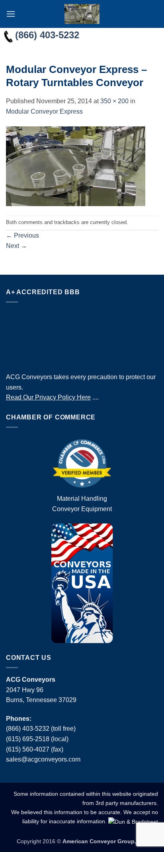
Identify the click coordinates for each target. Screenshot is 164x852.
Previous (22, 235)
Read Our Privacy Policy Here (48, 397)
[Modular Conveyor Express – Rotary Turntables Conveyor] (75, 165)
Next (16, 245)
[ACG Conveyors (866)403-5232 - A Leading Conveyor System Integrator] (82, 14)
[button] (11, 14)
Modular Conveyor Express (44, 111)
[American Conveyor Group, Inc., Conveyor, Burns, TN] (82, 335)
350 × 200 (114, 101)
